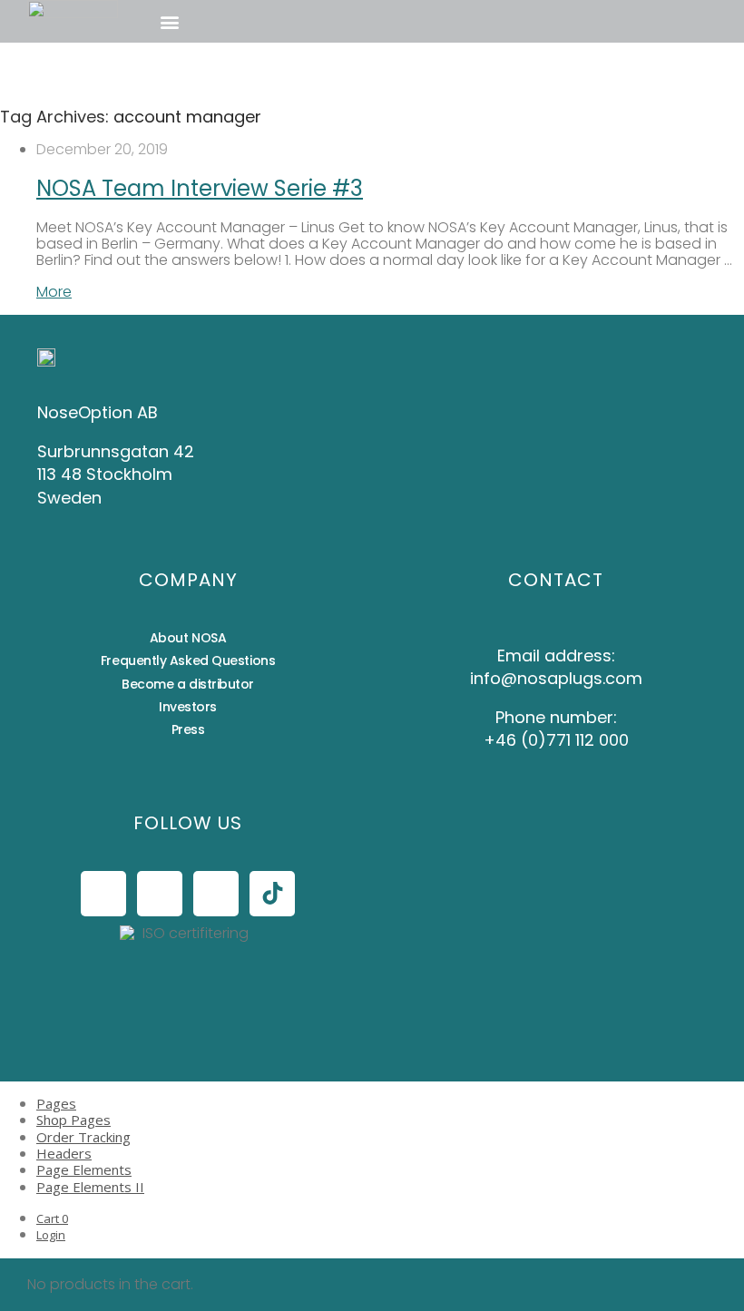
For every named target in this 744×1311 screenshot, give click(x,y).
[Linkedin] (216, 893)
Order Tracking (83, 1137)
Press (188, 729)
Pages (56, 1103)
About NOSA (188, 638)
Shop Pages (73, 1119)
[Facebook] (103, 893)
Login (50, 1235)
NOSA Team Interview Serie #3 (199, 188)
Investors (188, 707)
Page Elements (84, 1169)
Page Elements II (90, 1187)
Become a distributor (188, 684)
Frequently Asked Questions (188, 660)
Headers (64, 1153)
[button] (169, 21)
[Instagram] (159, 893)
